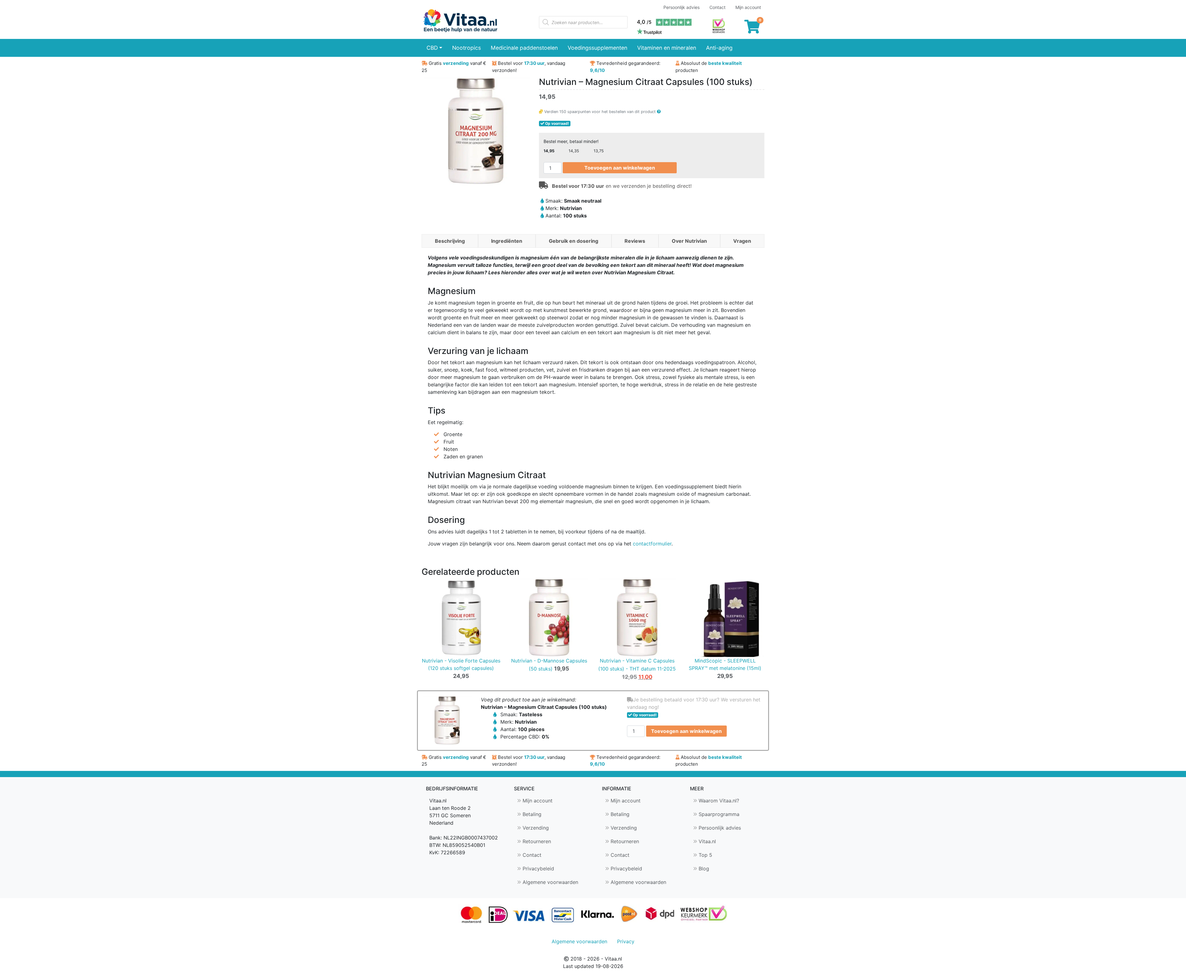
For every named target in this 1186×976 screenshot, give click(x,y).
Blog (703, 868)
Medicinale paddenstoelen (524, 47)
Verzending (535, 828)
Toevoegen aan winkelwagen (619, 168)
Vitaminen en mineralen (666, 47)
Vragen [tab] (742, 241)
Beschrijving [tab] (450, 241)
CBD (432, 47)
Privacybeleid (537, 868)
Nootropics (466, 47)
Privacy (625, 941)
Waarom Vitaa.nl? (718, 800)
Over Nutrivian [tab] (689, 241)
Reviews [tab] (635, 241)
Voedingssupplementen (597, 47)
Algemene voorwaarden (549, 882)
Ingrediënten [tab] (506, 241)
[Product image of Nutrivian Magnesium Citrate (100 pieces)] (447, 720)
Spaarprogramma (718, 814)
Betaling (531, 814)
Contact (717, 7)
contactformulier (652, 544)
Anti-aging (719, 47)
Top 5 (704, 855)
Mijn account (748, 7)
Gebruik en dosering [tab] (573, 241)
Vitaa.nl (706, 841)
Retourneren (536, 841)
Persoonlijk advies (681, 7)
